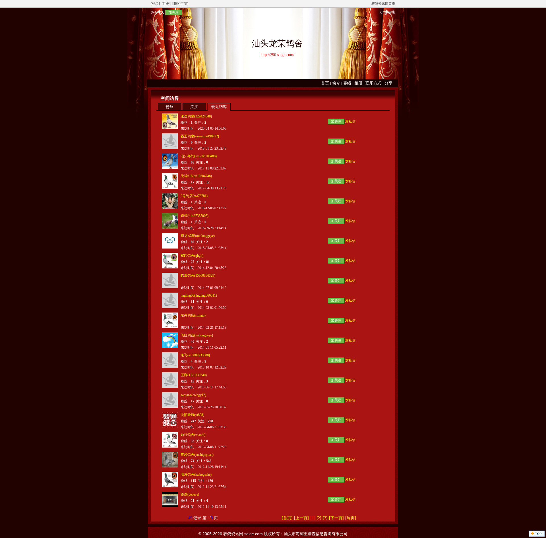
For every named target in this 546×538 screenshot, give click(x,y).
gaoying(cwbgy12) (193, 395)
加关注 (173, 13)
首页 (325, 83)
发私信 (350, 121)
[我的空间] (180, 4)
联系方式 (373, 83)
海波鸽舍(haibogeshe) (196, 475)
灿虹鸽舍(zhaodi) (193, 435)
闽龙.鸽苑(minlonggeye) (198, 236)
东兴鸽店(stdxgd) (193, 315)
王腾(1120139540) (194, 375)
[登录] (155, 4)
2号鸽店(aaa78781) (194, 196)
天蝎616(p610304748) (196, 176)
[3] (325, 518)
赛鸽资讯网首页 (383, 4)
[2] (319, 518)
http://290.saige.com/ (277, 55)
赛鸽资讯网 (233, 533)
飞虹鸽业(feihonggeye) (197, 335)
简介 (336, 83)
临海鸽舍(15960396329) (198, 276)
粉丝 (169, 107)
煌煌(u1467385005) (194, 216)
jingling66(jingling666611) (199, 295)
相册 (358, 83)
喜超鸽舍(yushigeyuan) (197, 455)
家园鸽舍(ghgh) (192, 256)
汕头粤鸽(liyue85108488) (199, 156)
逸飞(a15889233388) (195, 355)
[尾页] (350, 518)
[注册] (166, 4)
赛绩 (347, 83)
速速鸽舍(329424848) (196, 116)
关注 (194, 107)
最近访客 (219, 107)
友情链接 (387, 12)
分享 (388, 83)
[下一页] (336, 518)
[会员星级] (149, 12)
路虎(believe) (190, 494)
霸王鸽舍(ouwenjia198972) (200, 136)
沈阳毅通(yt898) (192, 415)
